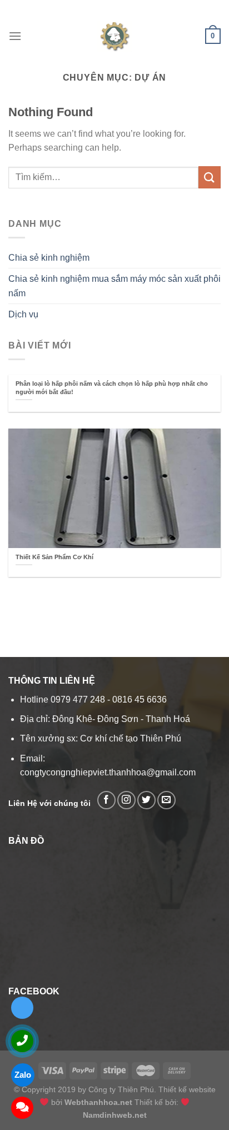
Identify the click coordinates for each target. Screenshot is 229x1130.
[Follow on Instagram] (126, 800)
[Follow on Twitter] (146, 800)
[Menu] (15, 35)
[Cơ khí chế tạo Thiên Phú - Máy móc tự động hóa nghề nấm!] (114, 36)
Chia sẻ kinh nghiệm (48, 257)
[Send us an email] (166, 800)
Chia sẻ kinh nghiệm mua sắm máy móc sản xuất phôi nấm (114, 286)
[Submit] (209, 177)
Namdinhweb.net (115, 1115)
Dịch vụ (23, 314)
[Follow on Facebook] (106, 800)
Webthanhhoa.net (98, 1102)
